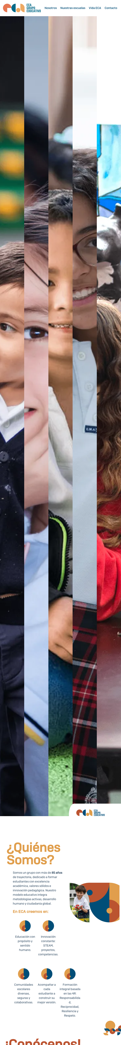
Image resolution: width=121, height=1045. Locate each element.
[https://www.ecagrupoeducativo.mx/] (22, 8)
